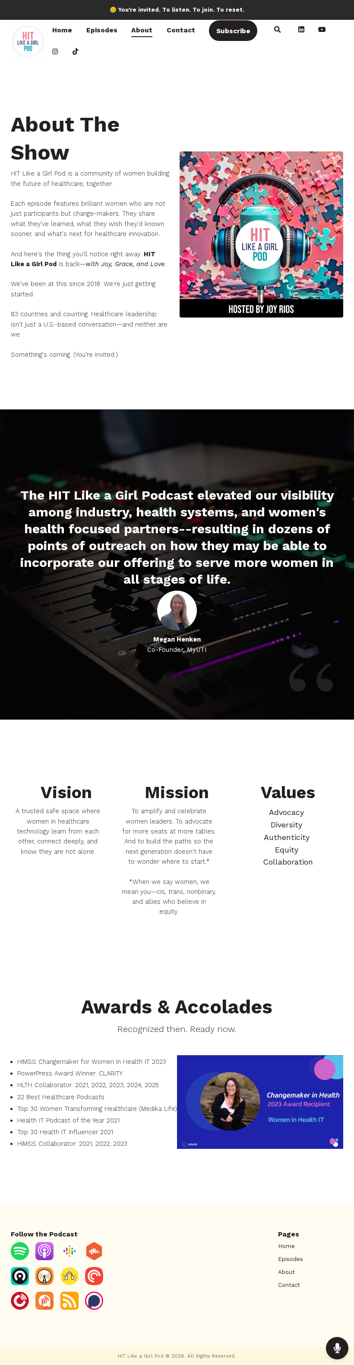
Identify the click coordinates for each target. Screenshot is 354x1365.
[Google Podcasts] (69, 1258)
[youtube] (322, 30)
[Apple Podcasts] (44, 1258)
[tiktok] (76, 52)
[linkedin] (301, 30)
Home (62, 30)
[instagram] (55, 52)
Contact (181, 30)
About (141, 30)
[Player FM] (20, 1308)
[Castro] (20, 1283)
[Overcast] (44, 1283)
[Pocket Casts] (94, 1283)
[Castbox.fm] (94, 1258)
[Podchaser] (94, 1308)
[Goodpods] (69, 1283)
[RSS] (69, 1308)
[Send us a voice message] (337, 1348)
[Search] (277, 30)
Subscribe (233, 31)
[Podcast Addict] (44, 1308)
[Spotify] (20, 1258)
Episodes (101, 30)
